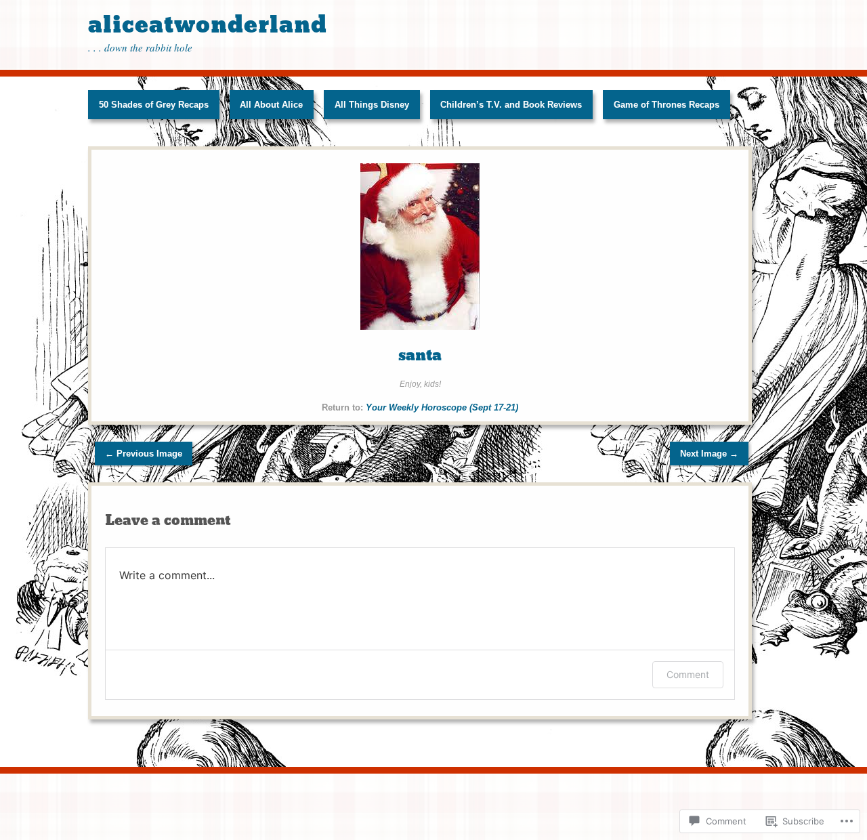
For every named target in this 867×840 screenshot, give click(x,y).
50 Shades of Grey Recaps (154, 105)
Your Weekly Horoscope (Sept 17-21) (442, 407)
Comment (688, 674)
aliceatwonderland (207, 25)
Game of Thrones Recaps (666, 105)
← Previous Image (143, 453)
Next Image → (709, 453)
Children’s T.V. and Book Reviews (511, 105)
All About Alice (271, 105)
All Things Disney (372, 105)
